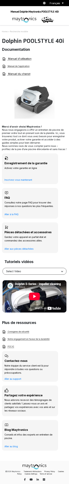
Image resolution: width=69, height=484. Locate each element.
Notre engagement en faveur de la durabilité (28, 339)
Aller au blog (11, 446)
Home (5, 31)
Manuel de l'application (18, 66)
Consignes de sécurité (18, 332)
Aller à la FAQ (11, 214)
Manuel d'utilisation (19, 58)
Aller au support (12, 378)
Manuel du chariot (18, 73)
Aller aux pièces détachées (19, 248)
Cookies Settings (31, 474)
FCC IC (10, 346)
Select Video (13, 271)
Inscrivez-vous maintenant (18, 179)
